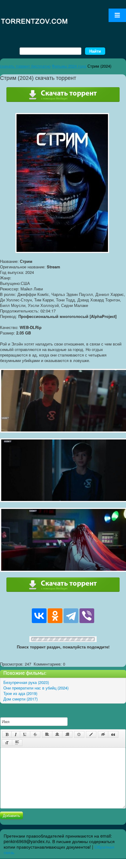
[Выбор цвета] (91, 734)
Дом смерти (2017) (20, 699)
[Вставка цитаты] (113, 734)
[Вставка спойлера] (17, 742)
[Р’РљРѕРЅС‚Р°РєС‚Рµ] (39, 615)
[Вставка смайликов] (79, 734)
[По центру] (57, 734)
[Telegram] (71, 615)
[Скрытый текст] (103, 734)
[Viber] (87, 615)
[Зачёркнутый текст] (35, 734)
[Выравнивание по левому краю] (47, 734)
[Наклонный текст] (15, 734)
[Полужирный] (7, 734)
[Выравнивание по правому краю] (67, 734)
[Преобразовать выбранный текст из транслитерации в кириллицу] (7, 742)
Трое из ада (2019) (20, 693)
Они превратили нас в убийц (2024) (36, 688)
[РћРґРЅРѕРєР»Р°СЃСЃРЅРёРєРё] (55, 615)
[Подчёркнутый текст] (25, 734)
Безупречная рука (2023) (26, 682)
